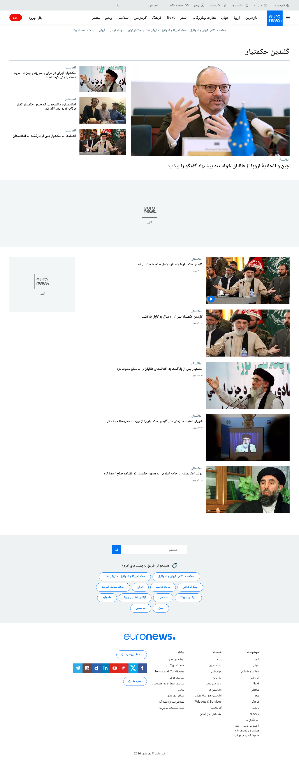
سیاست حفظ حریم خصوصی (168, 683)
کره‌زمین (140, 17)
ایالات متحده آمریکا (83, 30)
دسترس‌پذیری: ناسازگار (171, 702)
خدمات (217, 652)
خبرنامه (136, 681)
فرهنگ (157, 17)
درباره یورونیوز (175, 659)
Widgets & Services (208, 702)
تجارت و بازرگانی (204, 17)
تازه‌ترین (251, 17)
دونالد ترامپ (116, 30)
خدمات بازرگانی (175, 665)
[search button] (117, 5)
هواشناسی (216, 671)
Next (171, 17)
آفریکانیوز (216, 707)
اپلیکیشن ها (215, 690)
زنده (15, 17)
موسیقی (141, 608)
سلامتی (123, 17)
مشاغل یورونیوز (175, 695)
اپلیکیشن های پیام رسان (208, 695)
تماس (181, 690)
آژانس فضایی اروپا (135, 597)
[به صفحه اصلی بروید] (275, 18)
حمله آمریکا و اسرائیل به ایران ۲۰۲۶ (165, 30)
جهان (225, 17)
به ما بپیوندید (214, 683)
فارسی (281, 5)
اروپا (237, 17)
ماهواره (107, 597)
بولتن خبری (215, 665)
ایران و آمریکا (188, 597)
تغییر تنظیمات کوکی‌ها (171, 707)
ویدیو (108, 17)
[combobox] (139, 5)
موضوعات (253, 652)
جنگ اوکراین (134, 30)
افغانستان (284, 159)
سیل (161, 608)
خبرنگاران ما (252, 720)
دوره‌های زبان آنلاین (211, 714)
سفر (183, 17)
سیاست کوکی (176, 677)
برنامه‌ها (254, 714)
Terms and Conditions (169, 671)
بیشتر (181, 652)
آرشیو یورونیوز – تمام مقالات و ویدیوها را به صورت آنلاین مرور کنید (246, 730)
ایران (102, 30)
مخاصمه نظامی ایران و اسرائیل (208, 30)
